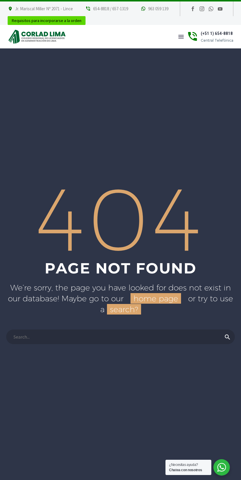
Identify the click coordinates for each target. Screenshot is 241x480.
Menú (181, 36)
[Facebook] (192, 8)
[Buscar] (227, 336)
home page (155, 298)
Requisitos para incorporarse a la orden (46, 20)
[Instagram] (202, 8)
